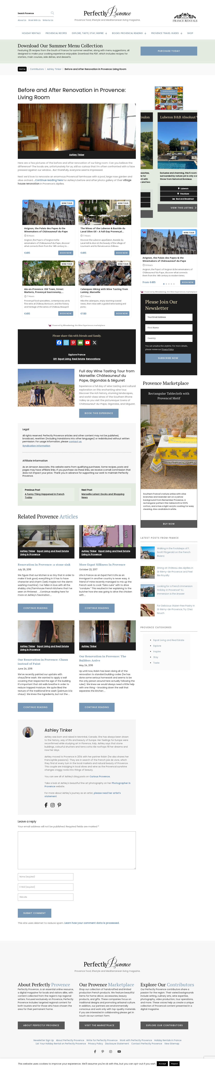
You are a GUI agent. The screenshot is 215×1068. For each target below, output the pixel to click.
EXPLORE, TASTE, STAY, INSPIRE (88, 33)
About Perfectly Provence (41, 1025)
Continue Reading (35, 608)
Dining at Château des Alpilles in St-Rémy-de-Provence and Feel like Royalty (175, 571)
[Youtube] (87, 342)
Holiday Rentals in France (167, 1040)
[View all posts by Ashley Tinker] (29, 731)
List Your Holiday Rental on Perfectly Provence (61, 1043)
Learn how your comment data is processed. (91, 923)
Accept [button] (162, 1063)
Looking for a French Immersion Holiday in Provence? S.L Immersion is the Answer (174, 590)
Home (22, 69)
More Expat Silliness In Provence (102, 564)
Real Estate (78, 358)
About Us (22, 20)
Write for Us (48, 20)
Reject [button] (174, 1063)
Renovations (93, 358)
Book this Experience (99, 413)
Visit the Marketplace (99, 1025)
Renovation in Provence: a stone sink (44, 564)
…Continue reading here (48, 180)
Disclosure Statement (117, 1043)
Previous (138, 168)
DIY (55, 358)
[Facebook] (59, 342)
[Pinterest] (73, 342)
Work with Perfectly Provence (136, 1040)
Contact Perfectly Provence (146, 1043)
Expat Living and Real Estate (53, 551)
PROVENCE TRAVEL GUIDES (165, 33)
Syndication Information (36, 445)
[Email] (80, 342)
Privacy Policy (168, 349)
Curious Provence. (100, 776)
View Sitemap (171, 1043)
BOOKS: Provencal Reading (127, 33)
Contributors (37, 69)
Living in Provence (30, 554)
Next (199, 168)
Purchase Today (169, 51)
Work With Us (34, 20)
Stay (155, 657)
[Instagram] (66, 342)
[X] (94, 342)
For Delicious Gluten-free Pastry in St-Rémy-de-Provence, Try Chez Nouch (176, 609)
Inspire (157, 651)
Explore (157, 645)
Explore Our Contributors (164, 1025)
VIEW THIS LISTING (168, 207)
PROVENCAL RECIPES (56, 33)
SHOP (190, 33)
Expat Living (64, 358)
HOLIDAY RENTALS (31, 33)
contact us (75, 441)
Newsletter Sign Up (44, 1040)
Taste (156, 662)
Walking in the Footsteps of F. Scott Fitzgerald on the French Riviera (173, 552)
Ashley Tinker (54, 69)
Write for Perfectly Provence (102, 1040)
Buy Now (169, 495)
